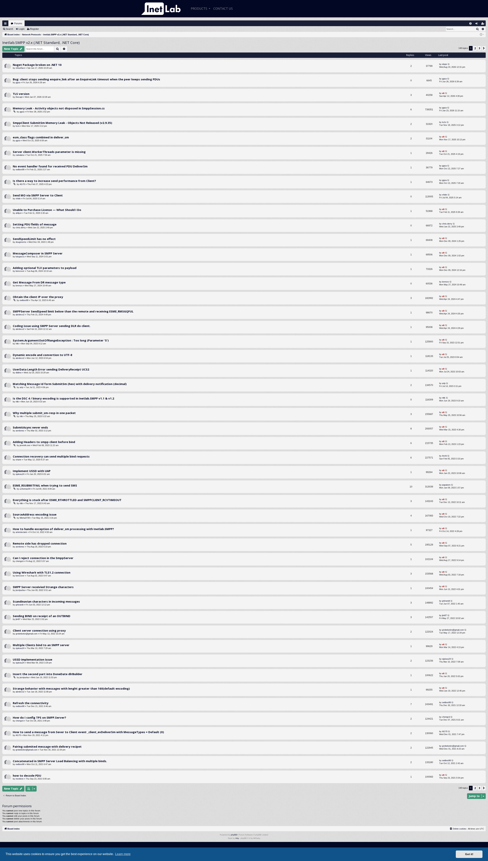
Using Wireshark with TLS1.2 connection (41, 572)
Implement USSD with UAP (32, 471)
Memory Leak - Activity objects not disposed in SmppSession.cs (59, 108)
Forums (18, 23)
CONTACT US (223, 8)
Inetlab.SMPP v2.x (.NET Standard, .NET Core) (40, 42)
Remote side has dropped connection (40, 543)
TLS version (21, 94)
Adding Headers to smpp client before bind (44, 442)
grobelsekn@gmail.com (26, 634)
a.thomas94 (25, 489)
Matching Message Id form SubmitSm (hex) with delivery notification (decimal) (70, 384)
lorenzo (19, 285)
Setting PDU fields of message (34, 224)
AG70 (22, 184)
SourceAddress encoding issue (34, 514)
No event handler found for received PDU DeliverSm (50, 166)
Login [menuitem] (477, 24)
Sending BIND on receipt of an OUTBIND (41, 616)
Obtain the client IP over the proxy (38, 297)
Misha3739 (25, 518)
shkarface (20, 68)
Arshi (444, 456)
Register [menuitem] (483, 24)
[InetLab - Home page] (161, 9)
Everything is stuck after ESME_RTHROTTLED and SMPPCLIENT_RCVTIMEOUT (67, 500)
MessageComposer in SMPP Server (38, 253)
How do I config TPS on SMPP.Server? (39, 717)
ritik (17, 343)
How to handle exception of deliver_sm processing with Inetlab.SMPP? (63, 529)
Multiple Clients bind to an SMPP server (41, 645)
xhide (18, 198)
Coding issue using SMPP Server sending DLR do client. (51, 326)
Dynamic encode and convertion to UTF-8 (42, 355)
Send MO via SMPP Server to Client (38, 195)
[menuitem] (470, 23)
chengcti (19, 561)
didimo (19, 372)
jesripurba (20, 590)
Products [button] (199, 8)
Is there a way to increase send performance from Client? (54, 181)
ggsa (18, 82)
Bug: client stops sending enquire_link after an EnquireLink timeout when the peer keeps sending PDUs (86, 79)
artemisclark (21, 532)
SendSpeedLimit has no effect (34, 239)
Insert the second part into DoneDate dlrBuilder (47, 674)
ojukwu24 (20, 474)
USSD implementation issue (32, 659)
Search (9, 29)
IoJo (18, 126)
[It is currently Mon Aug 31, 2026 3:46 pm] (482, 34)
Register (34, 29)
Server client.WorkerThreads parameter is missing (49, 152)
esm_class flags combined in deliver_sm (41, 137)
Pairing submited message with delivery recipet (47, 746)
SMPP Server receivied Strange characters (43, 587)
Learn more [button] (123, 854)
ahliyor (19, 213)
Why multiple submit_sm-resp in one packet (44, 413)
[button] (484, 48)
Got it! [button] (469, 854)
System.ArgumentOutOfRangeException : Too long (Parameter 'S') (61, 340)
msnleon (19, 779)
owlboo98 (20, 169)
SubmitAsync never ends (30, 427)
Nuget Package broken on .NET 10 (37, 65)
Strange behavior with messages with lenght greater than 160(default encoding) (71, 688)
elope (444, 64)
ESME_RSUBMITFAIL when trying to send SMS (45, 485)
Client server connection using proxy (39, 630)
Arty (237, 838)
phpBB (234, 835)
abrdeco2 (20, 314)
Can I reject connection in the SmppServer (43, 558)
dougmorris (21, 242)
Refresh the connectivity (30, 703)
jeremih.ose (25, 445)
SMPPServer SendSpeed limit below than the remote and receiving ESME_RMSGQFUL (73, 311)
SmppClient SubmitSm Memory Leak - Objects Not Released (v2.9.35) (62, 123)
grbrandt (19, 605)
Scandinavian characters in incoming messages (46, 601)
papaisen (446, 485)
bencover (20, 271)
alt (443, 93)
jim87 (18, 619)
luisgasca (20, 256)
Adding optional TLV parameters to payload (44, 268)
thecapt (19, 97)
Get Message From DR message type (39, 282)
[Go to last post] (449, 64)
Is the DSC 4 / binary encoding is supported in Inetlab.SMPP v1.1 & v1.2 (63, 398)
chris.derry (21, 227)
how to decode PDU (27, 775)
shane (18, 459)
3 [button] (479, 48)
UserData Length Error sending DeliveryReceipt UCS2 (51, 369)
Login (22, 29)
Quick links (5, 23)
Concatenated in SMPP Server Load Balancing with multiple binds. (60, 761)
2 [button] (475, 48)
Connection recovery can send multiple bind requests (51, 456)
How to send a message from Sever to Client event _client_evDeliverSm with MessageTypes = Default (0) (88, 732)
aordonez (20, 430)
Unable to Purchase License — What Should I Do (47, 210)
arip (21, 387)
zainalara (20, 155)
